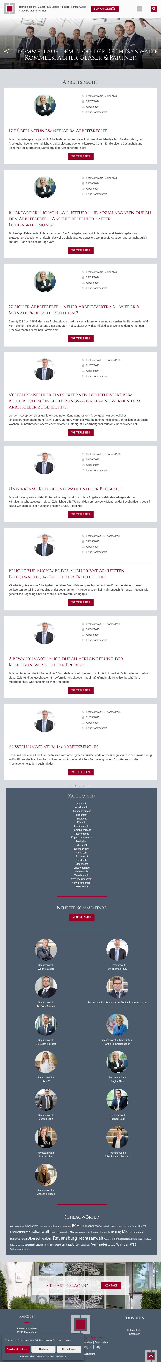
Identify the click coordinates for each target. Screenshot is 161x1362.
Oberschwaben (39, 1238)
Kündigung (114, 1231)
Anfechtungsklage (17, 1226)
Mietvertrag (15, 1239)
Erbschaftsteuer (19, 1232)
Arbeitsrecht (92, 106)
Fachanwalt (38, 1231)
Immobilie (64, 1232)
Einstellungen (69, 1349)
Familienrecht (81, 826)
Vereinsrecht (82, 871)
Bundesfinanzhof (90, 1226)
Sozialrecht (81, 856)
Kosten (104, 1232)
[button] (139, 8)
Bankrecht (81, 814)
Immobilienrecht (82, 829)
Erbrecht (81, 822)
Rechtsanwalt (90, 1238)
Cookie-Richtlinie (27, 1356)
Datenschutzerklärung (45, 1356)
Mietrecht (82, 845)
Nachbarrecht (81, 848)
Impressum (61, 1356)
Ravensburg (65, 1238)
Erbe (134, 1226)
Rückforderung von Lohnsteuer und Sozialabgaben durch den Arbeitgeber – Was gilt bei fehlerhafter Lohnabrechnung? (80, 219)
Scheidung (137, 1239)
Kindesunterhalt (94, 1232)
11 (89, 785)
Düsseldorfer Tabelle (108, 1226)
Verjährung (85, 1245)
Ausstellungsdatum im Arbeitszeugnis (53, 747)
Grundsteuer (55, 1232)
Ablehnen (43, 1349)
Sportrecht (81, 860)
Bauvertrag (43, 1226)
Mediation (81, 841)
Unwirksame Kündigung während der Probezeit (65, 489)
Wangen (122, 1244)
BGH (75, 1226)
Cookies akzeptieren (17, 1349)
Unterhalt (67, 1244)
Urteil (76, 1244)
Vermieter (99, 1244)
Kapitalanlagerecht (81, 837)
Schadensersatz (123, 1238)
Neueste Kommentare (82, 908)
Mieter (127, 1231)
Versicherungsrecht (81, 879)
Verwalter (112, 1245)
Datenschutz (134, 1330)
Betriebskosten (65, 1226)
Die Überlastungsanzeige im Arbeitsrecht (58, 131)
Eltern (129, 1226)
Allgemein (81, 803)
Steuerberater (42, 1245)
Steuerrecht (81, 863)
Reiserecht (81, 852)
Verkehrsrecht (81, 875)
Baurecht (82, 818)
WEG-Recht (82, 886)
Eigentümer (121, 1226)
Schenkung (146, 1239)
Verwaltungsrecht (81, 882)
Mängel (23, 1239)
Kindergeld (83, 1232)
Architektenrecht (82, 811)
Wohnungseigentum (20, 1249)
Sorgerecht (30, 1245)
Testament (55, 1244)
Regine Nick (108, 1239)
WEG (133, 1244)
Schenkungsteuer (17, 1245)
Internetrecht (82, 833)
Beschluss (53, 1226)
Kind (76, 1232)
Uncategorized (82, 867)
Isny (71, 1232)
